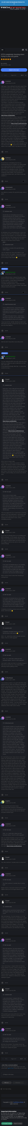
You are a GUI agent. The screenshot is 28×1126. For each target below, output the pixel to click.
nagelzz (7, 801)
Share (7, 1082)
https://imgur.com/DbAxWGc (8, 115)
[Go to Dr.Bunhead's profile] (2, 678)
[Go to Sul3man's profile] (2, 158)
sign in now (10, 1068)
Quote (6, 151)
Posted (10, 83)
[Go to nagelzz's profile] (2, 801)
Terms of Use (21, 1113)
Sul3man (8, 158)
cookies (11, 1114)
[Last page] (25, 75)
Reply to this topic (14, 70)
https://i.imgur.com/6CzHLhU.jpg (19, 123)
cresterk (4, 63)
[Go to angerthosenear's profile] (2, 273)
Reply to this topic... (9, 1074)
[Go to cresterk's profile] (2, 82)
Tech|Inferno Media (18, 1102)
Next (22, 75)
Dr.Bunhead (9, 678)
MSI (10, 65)
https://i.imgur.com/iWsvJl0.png (14, 846)
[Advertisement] (14, 29)
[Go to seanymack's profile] (2, 188)
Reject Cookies (18, 1123)
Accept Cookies (7, 1123)
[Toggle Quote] (3, 211)
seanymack (8, 187)
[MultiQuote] (2, 152)
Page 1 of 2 (14, 75)
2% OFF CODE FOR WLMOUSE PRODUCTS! (13, 2)
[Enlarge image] (11, 144)
